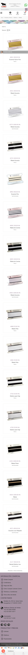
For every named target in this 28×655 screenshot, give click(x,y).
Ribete (15, 497)
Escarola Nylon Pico (15, 59)
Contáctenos (7, 582)
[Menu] (1, 13)
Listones (6, 631)
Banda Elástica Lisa (15, 564)
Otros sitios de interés (10, 595)
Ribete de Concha (15, 228)
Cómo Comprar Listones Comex (13, 589)
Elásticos (6, 635)
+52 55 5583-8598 (9, 609)
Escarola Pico (15, 194)
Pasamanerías (8, 639)
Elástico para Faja (15, 396)
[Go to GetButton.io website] (3, 653)
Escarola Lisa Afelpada (15, 531)
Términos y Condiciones (10, 592)
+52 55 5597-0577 (9, 611)
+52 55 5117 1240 (9, 618)
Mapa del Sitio (8, 586)
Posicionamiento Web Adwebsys (16, 645)
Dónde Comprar (8, 579)
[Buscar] (26, 9)
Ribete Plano (15, 463)
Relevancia (4, 30)
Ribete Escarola (15, 93)
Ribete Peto (15, 329)
